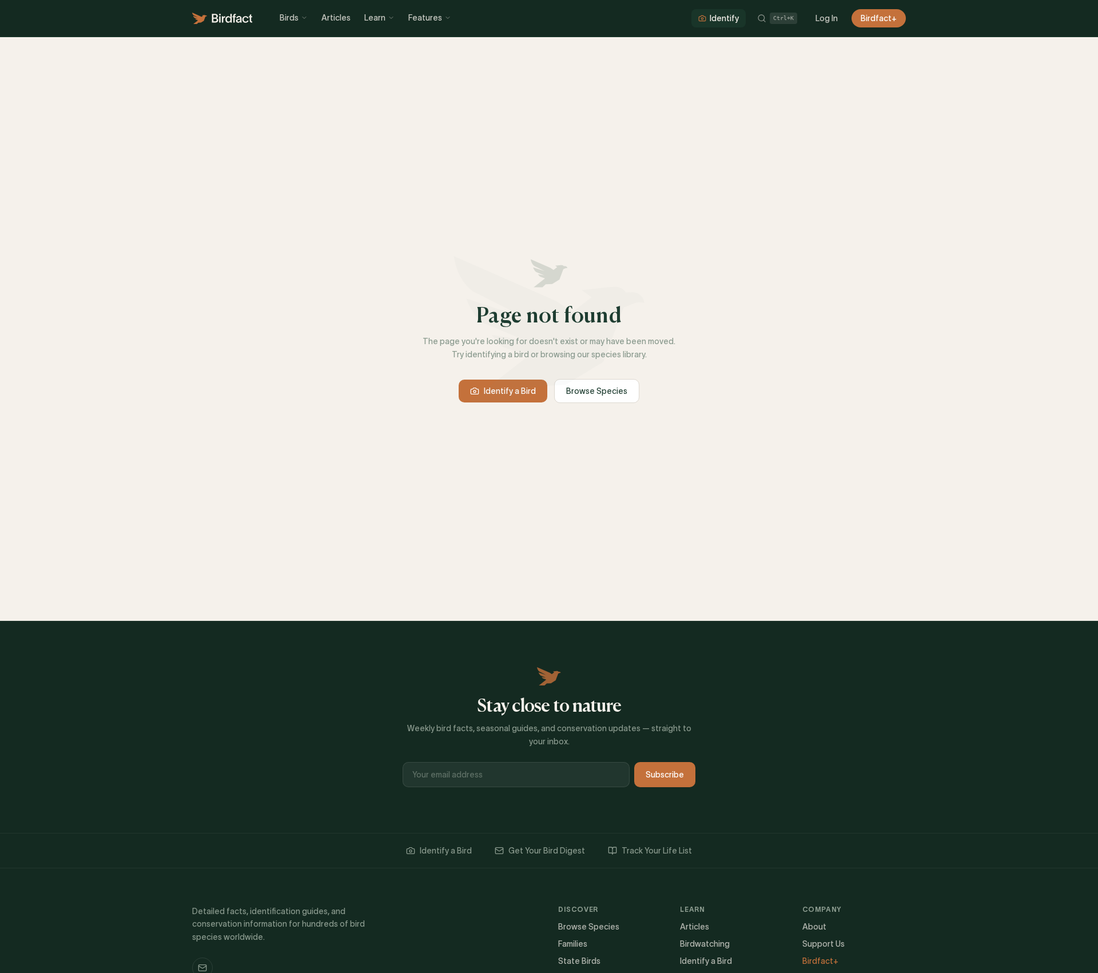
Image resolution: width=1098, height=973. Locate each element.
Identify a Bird (510, 391)
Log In (826, 18)
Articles (336, 17)
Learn (374, 17)
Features (425, 17)
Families (572, 943)
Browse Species (596, 391)
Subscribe (665, 774)
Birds (289, 17)
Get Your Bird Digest (546, 850)
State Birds (579, 961)
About (814, 926)
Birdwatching (705, 943)
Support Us (823, 943)
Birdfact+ (879, 18)
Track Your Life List (657, 850)
